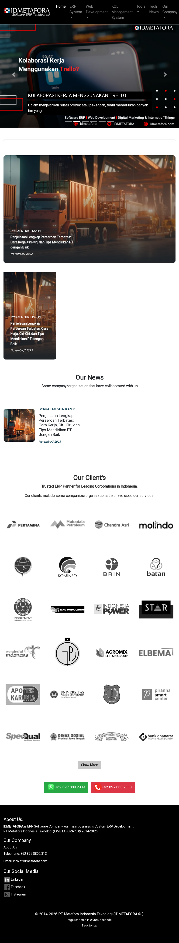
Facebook (18, 887)
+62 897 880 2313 (70, 787)
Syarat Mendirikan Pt (58, 409)
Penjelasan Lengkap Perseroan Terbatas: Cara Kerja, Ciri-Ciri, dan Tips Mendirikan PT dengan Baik (59, 425)
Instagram (18, 894)
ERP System (75, 9)
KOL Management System (122, 12)
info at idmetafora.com (30, 861)
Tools (140, 6)
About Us (10, 847)
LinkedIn (17, 879)
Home (62, 6)
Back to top (89, 925)
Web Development (97, 9)
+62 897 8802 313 (34, 853)
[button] (13, 74)
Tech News (154, 9)
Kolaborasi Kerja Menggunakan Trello (77, 95)
